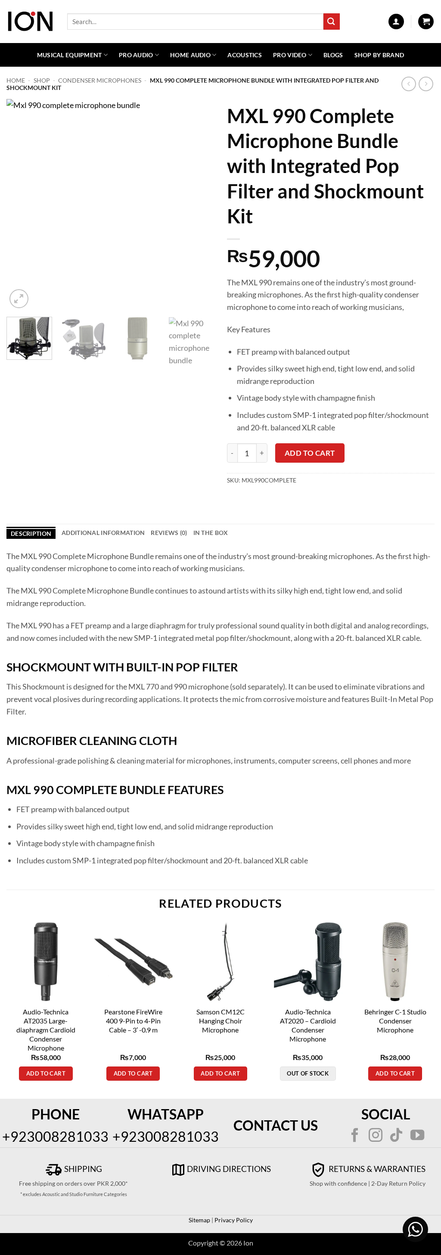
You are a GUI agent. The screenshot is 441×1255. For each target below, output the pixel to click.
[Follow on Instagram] (375, 1136)
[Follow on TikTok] (396, 1136)
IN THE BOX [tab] (210, 532)
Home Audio (190, 55)
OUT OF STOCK (308, 1073)
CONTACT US (275, 1125)
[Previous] (21, 204)
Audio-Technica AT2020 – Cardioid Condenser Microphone (308, 1025)
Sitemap (199, 1220)
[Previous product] (426, 84)
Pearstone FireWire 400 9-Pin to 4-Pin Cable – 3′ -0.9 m (133, 1021)
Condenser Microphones (99, 80)
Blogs (333, 55)
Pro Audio (136, 55)
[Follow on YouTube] (417, 1136)
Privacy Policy (233, 1220)
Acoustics (244, 55)
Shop (42, 80)
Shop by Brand (379, 55)
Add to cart (310, 452)
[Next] (199, 204)
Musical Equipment (69, 55)
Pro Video (290, 55)
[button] (396, 21)
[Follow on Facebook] (354, 1136)
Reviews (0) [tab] (169, 532)
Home (15, 80)
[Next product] (408, 84)
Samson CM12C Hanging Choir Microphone (220, 1021)
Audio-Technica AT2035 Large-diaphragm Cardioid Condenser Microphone (45, 1030)
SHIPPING (82, 1169)
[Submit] (331, 21)
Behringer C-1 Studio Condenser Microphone (395, 1021)
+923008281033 (55, 1136)
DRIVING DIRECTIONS (229, 1169)
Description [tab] (31, 533)
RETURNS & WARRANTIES (376, 1169)
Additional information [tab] (103, 532)
